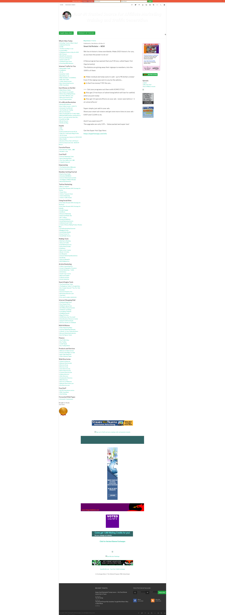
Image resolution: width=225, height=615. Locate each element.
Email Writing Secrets (65, 244)
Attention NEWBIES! (65, 176)
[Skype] (153, 5)
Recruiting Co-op (64, 76)
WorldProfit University (66, 56)
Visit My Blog (63, 394)
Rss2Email (62, 257)
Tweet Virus (63, 192)
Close (222, 1)
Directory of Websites (66, 381)
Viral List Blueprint (65, 259)
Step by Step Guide (65, 174)
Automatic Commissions (66, 399)
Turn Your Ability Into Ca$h (67, 160)
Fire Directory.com (65, 385)
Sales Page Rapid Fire (65, 354)
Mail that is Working (65, 241)
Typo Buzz (62, 295)
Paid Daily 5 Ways (70, 4)
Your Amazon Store (65, 304)
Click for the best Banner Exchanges (112, 541)
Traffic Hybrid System (66, 81)
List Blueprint (63, 254)
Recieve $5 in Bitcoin (65, 104)
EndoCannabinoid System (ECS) (68, 131)
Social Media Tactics (65, 236)
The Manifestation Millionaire (68, 167)
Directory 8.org (64, 365)
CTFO (61, 129)
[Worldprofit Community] (150, 5)
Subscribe (162, 592)
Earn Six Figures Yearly (66, 335)
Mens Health (63, 139)
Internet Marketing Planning (67, 329)
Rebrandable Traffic (65, 68)
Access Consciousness (66, 169)
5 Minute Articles (64, 277)
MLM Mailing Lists (64, 261)
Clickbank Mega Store (66, 302)
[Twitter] (135, 5)
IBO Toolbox (63, 217)
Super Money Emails (65, 246)
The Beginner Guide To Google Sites (70, 286)
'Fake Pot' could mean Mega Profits (69, 133)
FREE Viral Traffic (64, 79)
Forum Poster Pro (64, 234)
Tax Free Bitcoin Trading (66, 110)
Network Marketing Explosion (68, 333)
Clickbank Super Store (66, 61)
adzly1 (145, 83)
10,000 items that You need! (67, 317)
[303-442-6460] (161, 5)
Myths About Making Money (67, 94)
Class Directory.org (65, 368)
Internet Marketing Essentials (68, 177)
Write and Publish (64, 275)
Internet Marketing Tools (67, 156)
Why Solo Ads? (147, 84)
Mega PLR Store (64, 315)
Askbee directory (64, 374)
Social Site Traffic (64, 74)
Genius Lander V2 (65, 59)
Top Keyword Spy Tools (66, 284)
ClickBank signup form (66, 306)
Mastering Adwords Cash (67, 293)
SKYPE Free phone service (67, 390)
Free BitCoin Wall (64, 119)
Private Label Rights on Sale (67, 352)
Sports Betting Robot (66, 158)
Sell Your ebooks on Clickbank (68, 322)
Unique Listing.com (65, 361)
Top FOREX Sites (64, 340)
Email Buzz (62, 248)
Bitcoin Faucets (64, 121)
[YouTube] (142, 5)
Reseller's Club (64, 151)
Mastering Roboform (65, 181)
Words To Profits (64, 252)
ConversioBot (63, 50)
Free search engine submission (68, 297)
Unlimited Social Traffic (66, 223)
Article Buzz (63, 272)
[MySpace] (157, 5)
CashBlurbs (63, 70)
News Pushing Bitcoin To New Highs (70, 113)
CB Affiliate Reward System (67, 308)
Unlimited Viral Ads (65, 45)
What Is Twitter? (64, 186)
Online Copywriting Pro (66, 266)
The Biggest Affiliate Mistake (68, 179)
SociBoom (62, 212)
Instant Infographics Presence (68, 268)
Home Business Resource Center (69, 319)
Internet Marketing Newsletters (69, 255)
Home (61, 4)
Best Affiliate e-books (149, 86)
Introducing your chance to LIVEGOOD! (71, 137)
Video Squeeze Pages (66, 356)
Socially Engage (64, 210)
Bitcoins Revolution (65, 111)
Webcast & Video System (67, 350)
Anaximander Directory (66, 378)
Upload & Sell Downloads (66, 320)
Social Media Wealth (65, 232)
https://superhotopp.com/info (95, 133)
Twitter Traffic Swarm (66, 197)
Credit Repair (63, 343)
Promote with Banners (66, 58)
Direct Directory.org (65, 370)
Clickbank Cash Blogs (65, 309)
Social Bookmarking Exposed (67, 228)
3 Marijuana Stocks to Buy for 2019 (69, 52)
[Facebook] (132, 5)
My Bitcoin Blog (64, 123)
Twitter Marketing (65, 195)
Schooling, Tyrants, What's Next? (69, 43)
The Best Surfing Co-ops (66, 48)
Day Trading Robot (65, 345)
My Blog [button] (91, 1)
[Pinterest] (139, 5)
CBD (61, 128)
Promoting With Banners (66, 63)
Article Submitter (64, 279)
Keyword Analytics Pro (66, 291)
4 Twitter (93, 40)
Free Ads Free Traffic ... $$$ (67, 149)
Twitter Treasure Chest (66, 194)
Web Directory (64, 379)
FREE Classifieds (64, 85)
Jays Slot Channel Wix (149, 61)
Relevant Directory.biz (66, 363)
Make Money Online (65, 90)
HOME (61, 46)
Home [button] (85, 1)
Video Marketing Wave (66, 327)
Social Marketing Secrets (66, 221)
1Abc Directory (64, 376)
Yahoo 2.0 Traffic (64, 242)
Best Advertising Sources (67, 83)
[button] (150, 1)
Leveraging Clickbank (65, 311)
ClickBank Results (65, 313)
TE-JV (61, 72)
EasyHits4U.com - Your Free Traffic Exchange (112, 569)
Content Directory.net (66, 372)
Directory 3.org (64, 367)
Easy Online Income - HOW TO (68, 106)
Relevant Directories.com (67, 383)
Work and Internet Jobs (66, 97)
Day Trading (63, 342)
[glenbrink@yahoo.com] (164, 5)
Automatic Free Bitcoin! (66, 108)
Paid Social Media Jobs (66, 215)
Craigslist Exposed (65, 162)
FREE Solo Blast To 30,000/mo (68, 77)
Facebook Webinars (65, 219)
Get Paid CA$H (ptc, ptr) (66, 95)
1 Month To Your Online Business (69, 331)
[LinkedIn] (146, 5)
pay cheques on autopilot (67, 92)
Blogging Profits (64, 230)
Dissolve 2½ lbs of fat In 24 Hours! (69, 141)
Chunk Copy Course (65, 273)
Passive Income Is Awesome (151, 55)
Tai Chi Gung (63, 135)
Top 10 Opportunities (66, 99)
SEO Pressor (63, 54)
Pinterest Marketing (65, 213)
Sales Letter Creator (65, 250)
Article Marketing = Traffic (67, 270)
